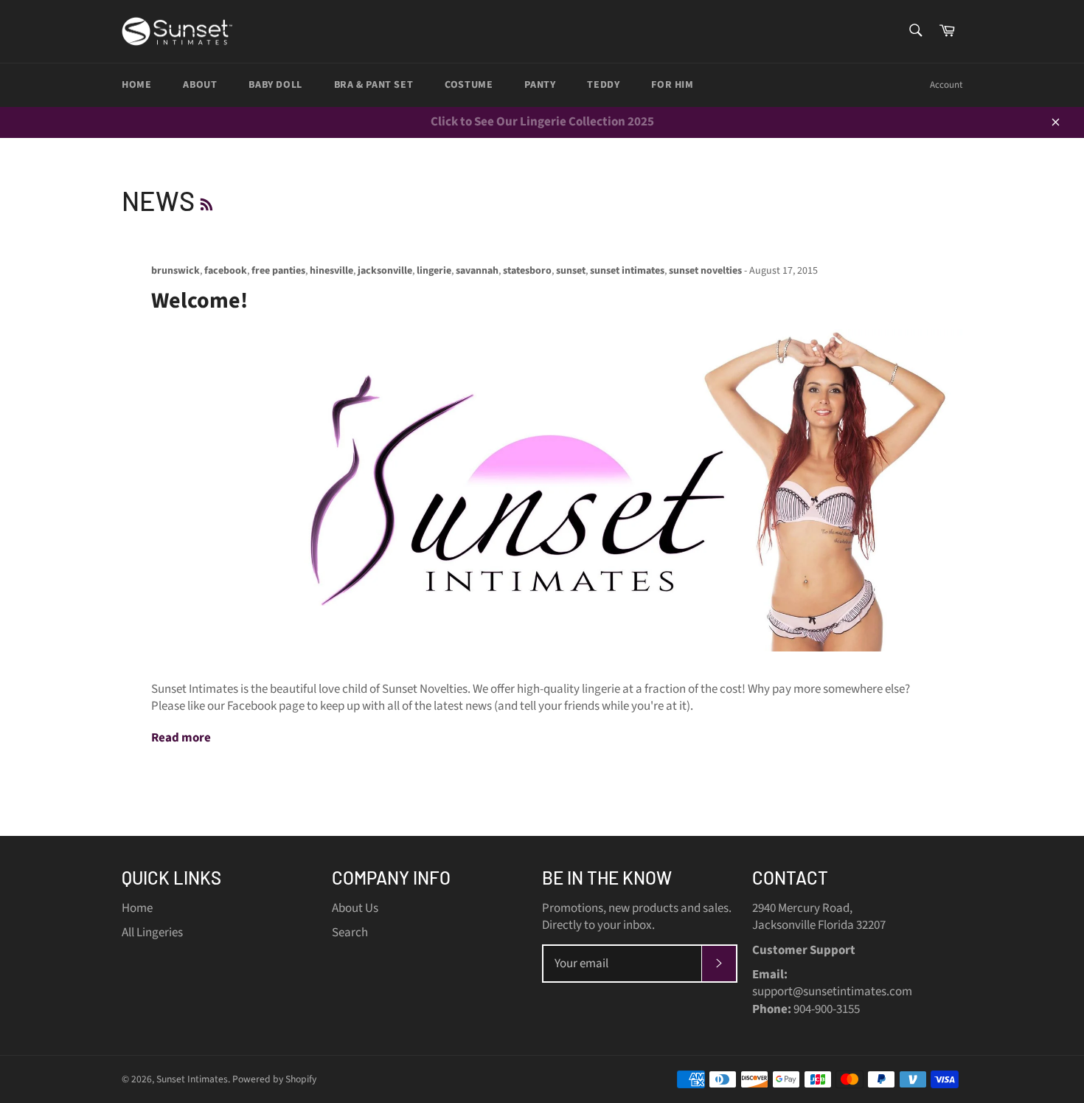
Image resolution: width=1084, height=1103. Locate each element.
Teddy (603, 84)
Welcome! (199, 301)
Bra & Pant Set (373, 84)
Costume (469, 84)
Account (946, 84)
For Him (672, 84)
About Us (355, 908)
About (200, 84)
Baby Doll (275, 84)
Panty (539, 84)
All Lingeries (152, 932)
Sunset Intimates (192, 1079)
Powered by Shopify (274, 1079)
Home (136, 84)
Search (350, 932)
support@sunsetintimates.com (832, 991)
